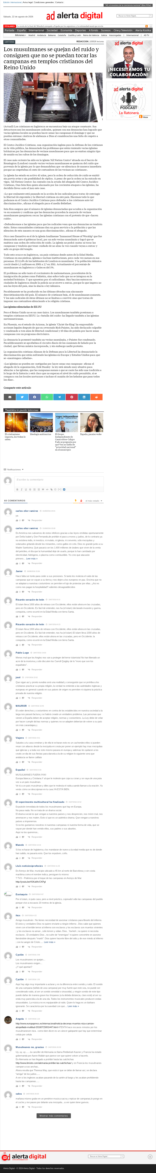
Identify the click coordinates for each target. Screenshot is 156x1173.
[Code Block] (47, 489)
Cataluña (62, 35)
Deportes (80, 30)
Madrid (31, 35)
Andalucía (41, 35)
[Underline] (26, 489)
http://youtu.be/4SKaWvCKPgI (31, 881)
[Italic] (22, 489)
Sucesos (106, 30)
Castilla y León (74, 35)
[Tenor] (64, 489)
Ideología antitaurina (40, 434)
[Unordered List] (39, 489)
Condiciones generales (44, 2)
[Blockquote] (43, 489)
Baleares (52, 35)
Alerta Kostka (143, 30)
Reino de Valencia (91, 35)
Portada (9, 30)
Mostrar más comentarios (54, 1116)
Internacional (36, 30)
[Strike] (30, 489)
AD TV (146, 35)
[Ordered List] (34, 489)
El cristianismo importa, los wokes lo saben (15, 437)
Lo (18, 26)
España (21, 30)
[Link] (51, 489)
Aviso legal (28, 2)
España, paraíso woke (90, 434)
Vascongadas (115, 35)
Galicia (104, 35)
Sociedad (52, 30)
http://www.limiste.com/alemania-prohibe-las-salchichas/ (43, 1063)
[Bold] (17, 489)
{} (55, 489)
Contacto (59, 2)
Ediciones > (20, 35)
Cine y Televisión (123, 30)
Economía (66, 30)
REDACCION (82, 41)
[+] (59, 489)
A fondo (93, 30)
